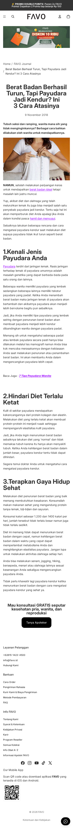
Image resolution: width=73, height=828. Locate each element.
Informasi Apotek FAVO (16, 755)
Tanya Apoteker (36, 622)
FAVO (41, 811)
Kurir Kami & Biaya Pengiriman (20, 692)
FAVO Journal (22, 63)
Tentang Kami (10, 719)
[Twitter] (50, 763)
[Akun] (59, 16)
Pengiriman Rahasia (14, 687)
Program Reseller (12, 739)
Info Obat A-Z (10, 750)
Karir (6, 734)
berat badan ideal (41, 189)
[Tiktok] (43, 763)
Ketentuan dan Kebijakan (36, 819)
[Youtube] (36, 763)
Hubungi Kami (10, 665)
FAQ (5, 702)
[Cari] (13, 16)
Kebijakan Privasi (12, 729)
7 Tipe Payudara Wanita (35, 375)
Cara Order (9, 682)
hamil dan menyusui (42, 218)
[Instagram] (29, 763)
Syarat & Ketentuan (14, 724)
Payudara (9, 266)
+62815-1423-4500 (14, 655)
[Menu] (4, 16)
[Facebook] (22, 763)
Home (7, 63)
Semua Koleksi (11, 744)
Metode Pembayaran (14, 697)
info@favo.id (10, 660)
